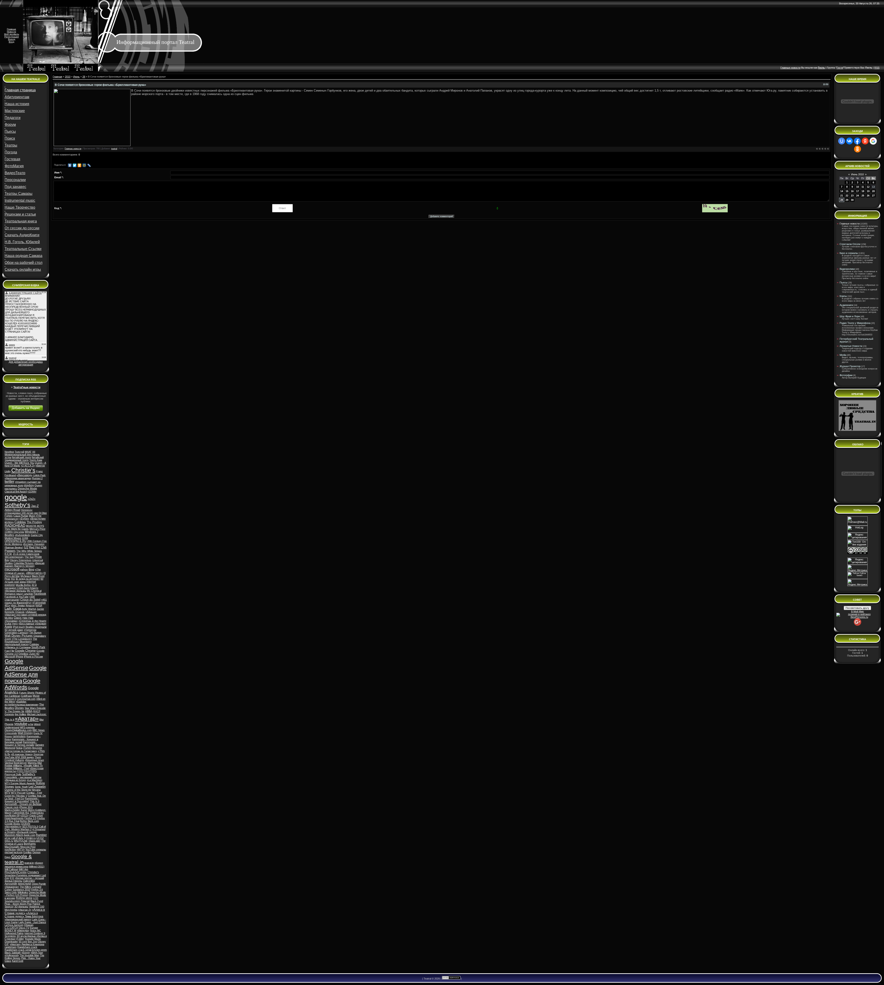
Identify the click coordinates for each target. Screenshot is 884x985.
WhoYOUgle (21, 840)
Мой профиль (11, 34)
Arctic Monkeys (13, 544)
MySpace (25, 576)
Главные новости (73, 148)
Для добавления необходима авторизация (26, 363)
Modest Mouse (13, 538)
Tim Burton (35, 632)
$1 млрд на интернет (28, 578)
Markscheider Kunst (16, 810)
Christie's (33, 872)
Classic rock (12, 807)
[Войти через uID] (841, 141)
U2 (26, 547)
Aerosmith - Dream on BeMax (23, 804)
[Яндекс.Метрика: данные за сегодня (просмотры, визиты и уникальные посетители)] (857, 582)
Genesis (9, 714)
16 (852, 191)
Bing (31, 569)
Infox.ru (9, 840)
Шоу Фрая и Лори (850, 316)
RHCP (36, 711)
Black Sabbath (13, 952)
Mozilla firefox (23, 585)
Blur (41, 719)
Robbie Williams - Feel (17, 768)
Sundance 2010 (21, 889)
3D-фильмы (21, 906)
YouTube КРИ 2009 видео (19, 757)
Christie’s (23, 470)
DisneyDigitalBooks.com (18, 730)
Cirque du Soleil (30, 599)
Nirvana (36, 789)
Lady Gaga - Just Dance (32, 922)
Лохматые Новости (851, 346)
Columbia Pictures (24, 563)
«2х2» (31, 499)
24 (857, 195)
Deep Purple (39, 883)
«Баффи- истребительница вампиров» (21, 703)
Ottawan (28, 925)
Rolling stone (24, 898)
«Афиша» (31, 612)
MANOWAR (24, 883)
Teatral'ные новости (26, 387)
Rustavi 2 (37, 478)
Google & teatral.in (18, 859)
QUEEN (25, 823)
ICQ (12, 878)
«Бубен (24, 518)
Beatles (9, 535)
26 (868, 195)
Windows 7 (31, 531)
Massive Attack (14, 835)
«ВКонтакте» (34, 573)
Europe (34, 927)
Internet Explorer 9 (34, 933)
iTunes (27, 747)
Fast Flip (9, 650)
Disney (19, 708)
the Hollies (20, 714)
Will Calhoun (11, 869)
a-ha (30, 724)
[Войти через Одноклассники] (857, 149)
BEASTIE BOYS (35, 525)
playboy (29, 485)
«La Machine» (34, 780)
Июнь (76, 76)
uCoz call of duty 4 (15, 838)
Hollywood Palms (14, 933)
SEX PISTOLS (30, 826)
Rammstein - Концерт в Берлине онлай (21, 740)
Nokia (19, 747)
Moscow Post (27, 846)
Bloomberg (26, 641)
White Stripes (34, 551)
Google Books (12, 823)
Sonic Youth (21, 786)
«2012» (24, 815)
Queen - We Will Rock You (19, 462)
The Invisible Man (29, 955)
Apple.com (29, 835)
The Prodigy (34, 522)
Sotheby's (28, 774)
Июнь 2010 (857, 174)
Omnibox (23, 653)
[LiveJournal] (89, 165)
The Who (21, 551)
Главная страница (20, 90)
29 (847, 200)
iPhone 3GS (26, 807)
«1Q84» (31, 491)
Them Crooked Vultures (23, 758)
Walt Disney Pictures (19, 635)
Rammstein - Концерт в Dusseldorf (22, 800)
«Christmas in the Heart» (32, 620)
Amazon (30, 605)
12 (868, 186)
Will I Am (23, 869)
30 (852, 200)
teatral (114, 148)
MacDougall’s (12, 846)
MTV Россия (18, 792)
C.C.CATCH (11, 927)
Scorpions (10, 936)
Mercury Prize (37, 528)
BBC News (38, 730)
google (16, 497)
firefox (23, 821)
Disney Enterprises (21, 560)
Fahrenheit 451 (20, 812)
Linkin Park (39, 475)
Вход (11, 41)
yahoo (24, 569)
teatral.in (29, 862)
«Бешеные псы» (34, 760)
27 (873, 195)
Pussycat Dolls (13, 774)
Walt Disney (25, 733)
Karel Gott (17, 960)
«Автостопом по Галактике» (21, 751)
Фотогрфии (846, 375)
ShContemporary (14, 557)
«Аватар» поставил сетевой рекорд (25, 614)
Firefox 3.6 (37, 889)
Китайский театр (21, 457)
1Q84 (25, 538)
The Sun (29, 557)
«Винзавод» (24, 475)
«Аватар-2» (24, 909)
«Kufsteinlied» (22, 535)
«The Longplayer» (22, 638)
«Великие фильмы (15, 590)
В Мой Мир (857, 611)
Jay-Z (35, 506)
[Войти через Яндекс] (865, 141)
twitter (9, 482)
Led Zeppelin (37, 786)
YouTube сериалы (35, 849)
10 (857, 186)
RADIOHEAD (15, 525)
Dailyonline (29, 880)
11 (862, 186)
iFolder (20, 938)
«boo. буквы (18, 605)
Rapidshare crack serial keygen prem (26, 949)
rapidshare (11, 947)
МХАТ (28, 451)
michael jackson (14, 852)
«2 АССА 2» (28, 465)
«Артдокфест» (13, 826)
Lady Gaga (13, 609)
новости (795, 67)
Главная (57, 76)
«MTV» (21, 849)
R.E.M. (8, 554)
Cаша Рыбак (20, 515)
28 (83, 76)
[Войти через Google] (873, 141)
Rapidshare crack (27, 947)
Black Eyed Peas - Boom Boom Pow (24, 902)
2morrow (38, 754)
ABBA (28, 711)
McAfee (9, 617)
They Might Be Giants (17, 528)
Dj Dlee (43, 513)
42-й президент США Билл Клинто (21, 586)
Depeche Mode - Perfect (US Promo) (25, 893)
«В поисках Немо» (22, 754)
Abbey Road (12, 510)
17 (857, 191)
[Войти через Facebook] (857, 141)
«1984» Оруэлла (14, 531)
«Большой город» (26, 832)
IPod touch (19, 626)
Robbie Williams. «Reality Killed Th (24, 765)
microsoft (12, 569)
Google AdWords (22, 684)
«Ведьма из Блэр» (15, 780)
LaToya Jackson (14, 925)
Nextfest (9, 451)
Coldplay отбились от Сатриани (22, 646)
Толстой (19, 451)
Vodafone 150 (36, 906)
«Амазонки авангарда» (18, 478)
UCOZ (40, 838)
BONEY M (10, 930)
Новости (11, 31)
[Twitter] (74, 165)
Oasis (18, 617)
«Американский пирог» (18, 919)
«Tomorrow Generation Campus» (20, 631)
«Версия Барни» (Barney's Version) (24, 564)
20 (873, 191)
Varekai (9, 762)
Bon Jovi (32, 941)
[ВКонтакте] (69, 165)
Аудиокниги (846, 305)
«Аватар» (27, 719)
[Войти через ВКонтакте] (849, 141)
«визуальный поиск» (17, 644)
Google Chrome (25, 650)
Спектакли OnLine (850, 244)
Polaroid (25, 901)
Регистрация (11, 36)
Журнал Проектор (850, 366)
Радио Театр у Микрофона (855, 323)
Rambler (41, 835)
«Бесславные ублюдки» (32, 623)
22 (847, 195)
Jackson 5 (10, 698)
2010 (67, 76)
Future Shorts (27, 692)
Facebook (40, 593)
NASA (38, 605)
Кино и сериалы (849, 253)
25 (862, 195)
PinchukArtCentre (16, 872)
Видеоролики (847, 269)
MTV (7, 792)
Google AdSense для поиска (26, 674)
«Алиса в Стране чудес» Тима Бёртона (24, 915)
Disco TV (24, 927)
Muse (36, 695)
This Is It (34, 801)
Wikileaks (22, 892)
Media (843, 355)
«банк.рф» (34, 840)
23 (852, 195)
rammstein (19, 736)
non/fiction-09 (12, 815)
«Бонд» (25, 952)
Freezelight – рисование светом (23, 777)
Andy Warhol (29, 609)
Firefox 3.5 (30, 818)
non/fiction (10, 849)
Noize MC (35, 930)
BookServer (20, 762)
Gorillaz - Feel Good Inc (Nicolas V (23, 794)
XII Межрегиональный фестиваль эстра (22, 454)
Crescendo (11, 733)
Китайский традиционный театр (24, 458)
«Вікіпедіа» (23, 930)
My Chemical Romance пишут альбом (23, 592)
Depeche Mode (27, 488)
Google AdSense (16, 664)
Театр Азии (35, 460)
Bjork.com (33, 821)
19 (868, 191)
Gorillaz (27, 852)
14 (841, 191)
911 (13, 578)
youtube (20, 724)
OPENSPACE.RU (15, 541)
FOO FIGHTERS (27, 771)
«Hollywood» (12, 955)
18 (862, 191)
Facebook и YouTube (17, 596)
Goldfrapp (26, 695)
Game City (37, 535)
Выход (11, 39)
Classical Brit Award (16, 491)
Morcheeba (11, 909)
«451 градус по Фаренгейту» (26, 601)
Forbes (9, 515)
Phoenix (9, 724)
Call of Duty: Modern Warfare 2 (25, 828)
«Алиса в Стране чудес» (25, 911)
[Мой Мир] (84, 165)
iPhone (19, 656)
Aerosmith (11, 883)
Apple (8, 626)
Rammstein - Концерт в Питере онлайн (21, 743)
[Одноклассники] (79, 165)
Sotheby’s (17, 505)
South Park (38, 647)
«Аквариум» (12, 886)
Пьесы (843, 282)
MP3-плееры (27, 727)
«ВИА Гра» (37, 952)
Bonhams (30, 843)
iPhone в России (33, 656)
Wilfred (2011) (36, 866)
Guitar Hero (11, 623)
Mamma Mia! (35, 762)
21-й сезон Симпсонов (26, 554)
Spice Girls (11, 892)
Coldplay (20, 522)
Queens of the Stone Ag (18, 789)
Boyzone (37, 747)
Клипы (843, 296)
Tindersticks (37, 812)
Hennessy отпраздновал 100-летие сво (21, 511)
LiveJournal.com (26, 698)
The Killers (25, 886)
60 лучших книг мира (24, 580)
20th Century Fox (37, 541)
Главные (11, 29)
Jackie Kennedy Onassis (24, 610)
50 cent (23, 941)
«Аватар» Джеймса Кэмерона (27, 944)
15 (847, 191)
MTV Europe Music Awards (20, 783)
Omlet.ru (31, 838)
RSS (876, 67)
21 (841, 195)
